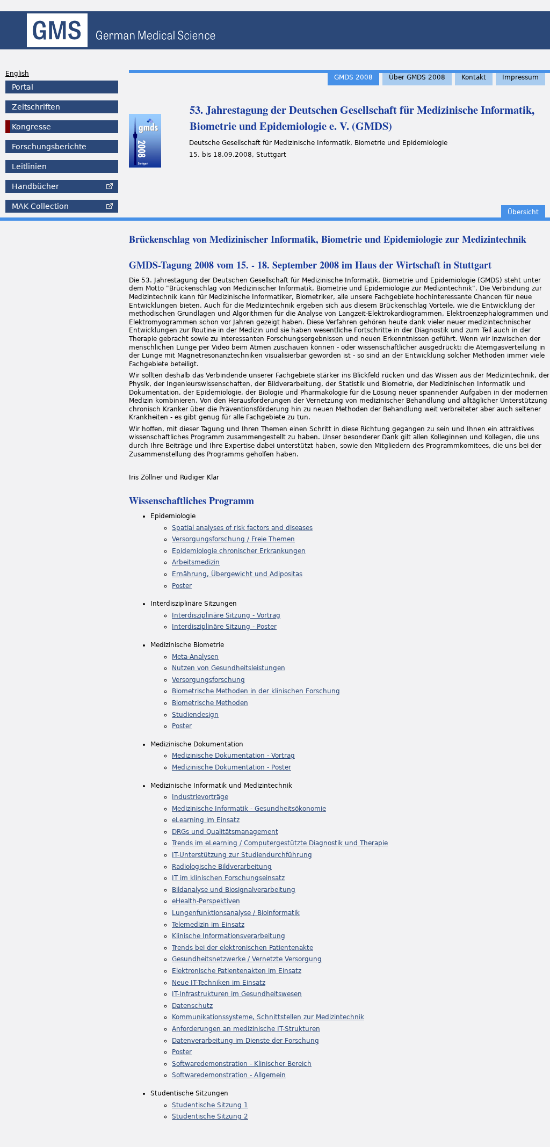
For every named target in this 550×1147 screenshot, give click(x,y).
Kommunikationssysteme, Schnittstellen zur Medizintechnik (268, 1017)
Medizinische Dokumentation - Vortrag (233, 755)
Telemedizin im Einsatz (208, 924)
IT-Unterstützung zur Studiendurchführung (242, 855)
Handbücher (35, 186)
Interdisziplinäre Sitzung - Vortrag (226, 615)
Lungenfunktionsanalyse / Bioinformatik (236, 913)
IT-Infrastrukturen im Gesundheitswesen (237, 994)
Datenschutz (192, 1006)
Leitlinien (29, 166)
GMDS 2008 (353, 77)
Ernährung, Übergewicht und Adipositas (237, 574)
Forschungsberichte (49, 146)
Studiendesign (195, 714)
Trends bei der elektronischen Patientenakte (242, 948)
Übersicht (523, 212)
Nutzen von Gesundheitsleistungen (228, 668)
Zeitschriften (36, 107)
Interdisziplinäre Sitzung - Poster (224, 626)
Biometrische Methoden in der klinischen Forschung (256, 691)
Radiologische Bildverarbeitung (222, 866)
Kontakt (473, 77)
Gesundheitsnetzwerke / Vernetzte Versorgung (247, 959)
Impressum (520, 77)
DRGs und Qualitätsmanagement (225, 832)
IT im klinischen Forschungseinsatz (228, 878)
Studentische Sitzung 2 (210, 1116)
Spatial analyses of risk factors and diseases (242, 528)
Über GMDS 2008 (417, 77)
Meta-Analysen (195, 656)
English (17, 73)
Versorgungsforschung (208, 680)
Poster (182, 586)
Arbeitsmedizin (196, 562)
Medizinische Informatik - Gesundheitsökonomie (249, 808)
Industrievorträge (200, 797)
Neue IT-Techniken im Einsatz (218, 982)
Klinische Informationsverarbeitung (228, 936)
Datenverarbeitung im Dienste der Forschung (245, 1040)
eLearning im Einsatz (206, 820)
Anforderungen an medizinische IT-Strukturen (246, 1029)
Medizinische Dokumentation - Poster (231, 767)
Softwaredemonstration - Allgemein (229, 1075)
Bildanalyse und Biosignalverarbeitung (233, 890)
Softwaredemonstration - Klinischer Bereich (242, 1064)
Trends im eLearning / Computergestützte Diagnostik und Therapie (280, 843)
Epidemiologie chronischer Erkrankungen (239, 551)
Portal (22, 87)
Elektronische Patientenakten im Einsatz (236, 971)
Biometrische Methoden (210, 703)
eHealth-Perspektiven (206, 901)
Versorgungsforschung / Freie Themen (233, 539)
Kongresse (31, 126)
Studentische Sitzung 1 (210, 1105)
